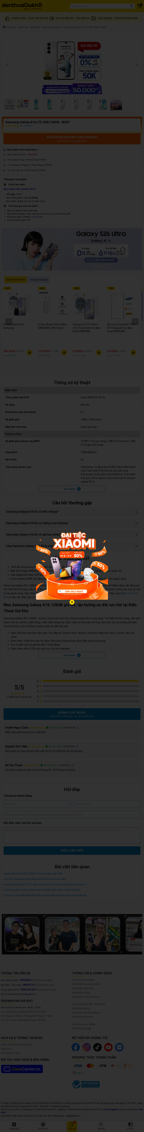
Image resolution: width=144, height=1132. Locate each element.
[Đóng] (72, 602)
